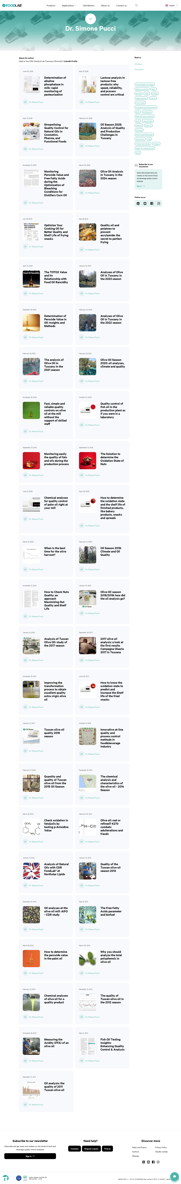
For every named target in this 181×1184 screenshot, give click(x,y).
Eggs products (141, 98)
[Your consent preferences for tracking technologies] (4, 1179)
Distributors (88, 5)
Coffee (154, 93)
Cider (147, 93)
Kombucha (147, 112)
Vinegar (156, 143)
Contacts (75, 1148)
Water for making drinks (145, 148)
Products (51, 5)
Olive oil (139, 125)
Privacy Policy (161, 1147)
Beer (153, 89)
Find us (107, 1148)
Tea (149, 139)
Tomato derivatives (143, 143)
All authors (139, 69)
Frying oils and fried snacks (146, 107)
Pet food (139, 130)
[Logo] (12, 5)
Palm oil (148, 125)
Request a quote (91, 1148)
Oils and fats (147, 121)
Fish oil (153, 98)
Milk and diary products (144, 116)
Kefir (137, 112)
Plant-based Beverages (144, 134)
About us (105, 5)
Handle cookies (161, 1151)
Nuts (137, 121)
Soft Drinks (140, 139)
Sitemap (135, 1156)
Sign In (28, 1156)
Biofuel (138, 93)
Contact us (121, 5)
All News (138, 64)
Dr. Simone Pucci (36, 102)
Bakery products (142, 89)
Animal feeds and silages (145, 84)
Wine (138, 153)
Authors (135, 1151)
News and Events (139, 1147)
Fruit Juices (140, 102)
